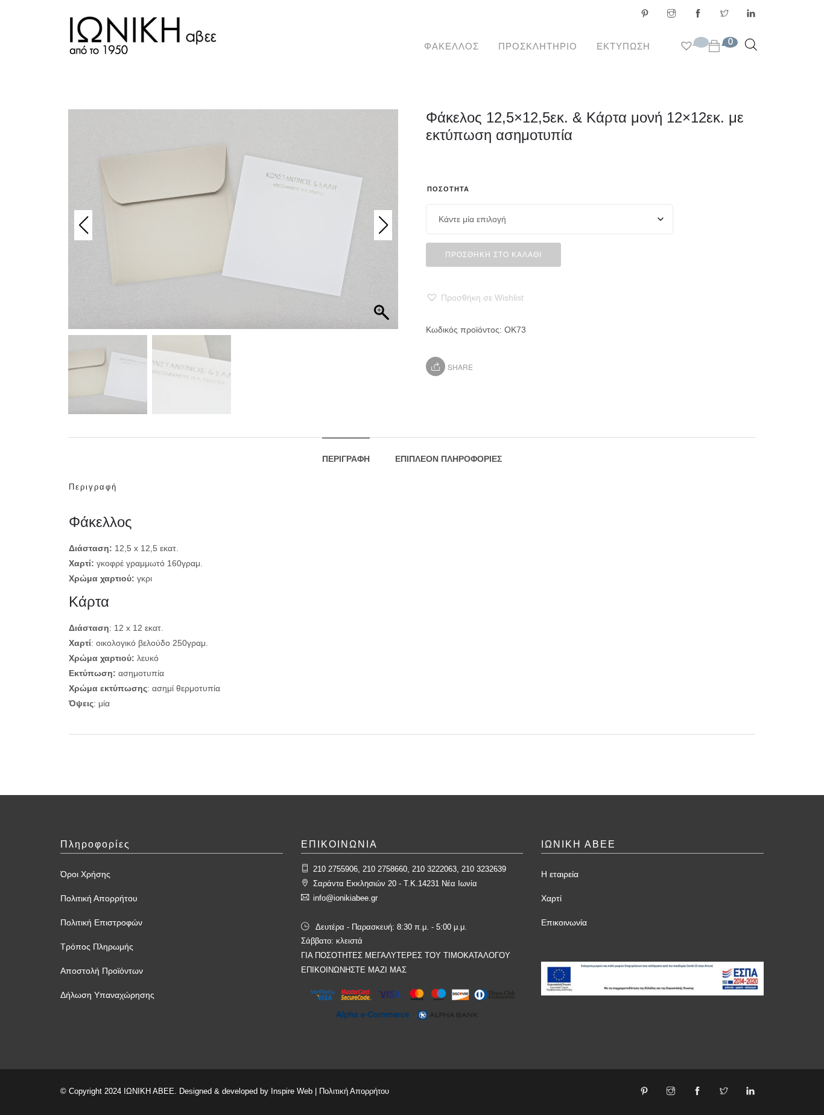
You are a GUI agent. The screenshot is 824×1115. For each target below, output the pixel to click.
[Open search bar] (751, 44)
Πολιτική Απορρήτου (99, 898)
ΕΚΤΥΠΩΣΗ (623, 46)
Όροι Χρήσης (85, 874)
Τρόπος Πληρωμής (96, 946)
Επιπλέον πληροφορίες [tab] (448, 459)
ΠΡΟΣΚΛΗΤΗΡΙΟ (537, 46)
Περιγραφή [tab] (346, 459)
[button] (475, 297)
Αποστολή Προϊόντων (101, 971)
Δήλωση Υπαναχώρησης (107, 995)
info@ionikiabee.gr (345, 898)
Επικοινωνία (564, 922)
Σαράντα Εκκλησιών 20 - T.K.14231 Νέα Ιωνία (395, 883)
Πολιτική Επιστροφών (101, 922)
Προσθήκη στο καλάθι (493, 255)
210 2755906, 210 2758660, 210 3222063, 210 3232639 (409, 869)
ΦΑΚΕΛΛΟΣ (451, 46)
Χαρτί (551, 898)
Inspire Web (291, 1091)
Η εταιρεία (559, 874)
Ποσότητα (448, 189)
